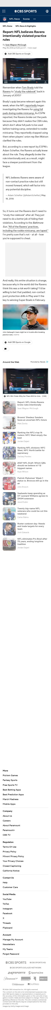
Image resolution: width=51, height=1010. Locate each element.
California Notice (11, 870)
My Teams (8, 949)
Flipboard (7, 927)
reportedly (31, 105)
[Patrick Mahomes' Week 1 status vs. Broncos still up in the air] (9, 483)
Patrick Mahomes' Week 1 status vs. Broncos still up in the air (32, 481)
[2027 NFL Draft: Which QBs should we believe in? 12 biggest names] (9, 468)
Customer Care (10, 887)
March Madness (10, 799)
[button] (4, 11)
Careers (6, 820)
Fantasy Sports (10, 780)
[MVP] (43, 977)
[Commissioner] (28, 977)
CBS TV (6, 835)
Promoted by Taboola (38, 362)
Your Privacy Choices (13, 861)
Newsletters (9, 944)
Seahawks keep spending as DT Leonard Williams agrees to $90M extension (32, 496)
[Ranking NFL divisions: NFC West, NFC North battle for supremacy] (9, 453)
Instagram (8, 908)
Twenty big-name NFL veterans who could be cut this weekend (32, 511)
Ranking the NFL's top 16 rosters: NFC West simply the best (32, 435)
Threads (7, 923)
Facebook (7, 913)
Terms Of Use (9, 847)
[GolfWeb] (33, 984)
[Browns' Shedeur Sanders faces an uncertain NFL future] (9, 422)
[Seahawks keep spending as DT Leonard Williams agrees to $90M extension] (9, 498)
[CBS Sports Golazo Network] (25, 967)
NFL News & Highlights (26, 26)
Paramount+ (9, 830)
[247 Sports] (16, 972)
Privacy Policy (9, 851)
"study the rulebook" (25, 91)
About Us (7, 816)
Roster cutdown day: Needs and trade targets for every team (31, 526)
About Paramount (11, 825)
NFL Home (7, 26)
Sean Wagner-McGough (15, 45)
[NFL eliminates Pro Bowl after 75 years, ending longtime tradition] (9, 544)
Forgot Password (11, 954)
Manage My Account (13, 939)
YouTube (7, 899)
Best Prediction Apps (13, 794)
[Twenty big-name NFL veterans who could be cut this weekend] (9, 513)
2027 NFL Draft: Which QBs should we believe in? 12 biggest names (31, 465)
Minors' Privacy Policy (13, 856)
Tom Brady (28, 87)
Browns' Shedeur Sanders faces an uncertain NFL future (32, 418)
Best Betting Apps (12, 789)
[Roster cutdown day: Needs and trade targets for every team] (9, 529)
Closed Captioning (12, 866)
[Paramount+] (11, 978)
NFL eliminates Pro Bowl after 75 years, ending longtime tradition (32, 541)
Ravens (7, 91)
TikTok (6, 904)
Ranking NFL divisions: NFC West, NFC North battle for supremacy (31, 450)
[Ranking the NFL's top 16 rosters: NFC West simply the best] (9, 437)
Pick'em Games (10, 775)
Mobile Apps (9, 804)
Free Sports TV (10, 785)
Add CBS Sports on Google (19, 54)
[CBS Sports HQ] (38, 962)
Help (5, 882)
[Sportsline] (36, 972)
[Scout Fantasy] (18, 984)
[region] (25, 71)
